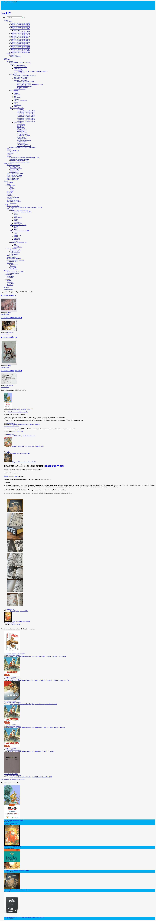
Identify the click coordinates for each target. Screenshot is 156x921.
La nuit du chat (17, 68)
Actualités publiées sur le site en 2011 (20, 43)
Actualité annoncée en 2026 (29, 435)
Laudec (15, 233)
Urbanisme (10, 263)
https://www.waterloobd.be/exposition (18, 412)
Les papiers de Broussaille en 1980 (26, 113)
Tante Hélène (17, 97)
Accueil (6, 20)
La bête (17, 611)
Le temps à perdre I (22, 132)
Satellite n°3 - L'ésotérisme (20, 78)
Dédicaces (9, 195)
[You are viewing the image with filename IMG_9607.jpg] (15, 552)
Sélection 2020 (14, 169)
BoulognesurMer (25, 453)
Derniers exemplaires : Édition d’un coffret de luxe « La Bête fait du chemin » (24, 917)
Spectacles (10, 282)
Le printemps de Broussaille (24, 146)
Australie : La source (22, 87)
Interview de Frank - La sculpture (15, 271)
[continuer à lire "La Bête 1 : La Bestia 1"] (12, 699)
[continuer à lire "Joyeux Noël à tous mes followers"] (8, 621)
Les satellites (13, 74)
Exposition (13, 424)
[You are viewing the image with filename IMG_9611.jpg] (15, 605)
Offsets (9, 312)
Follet (15, 229)
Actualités (9, 21)
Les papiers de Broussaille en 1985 (26, 119)
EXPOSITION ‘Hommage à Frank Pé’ (22, 409)
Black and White (54, 465)
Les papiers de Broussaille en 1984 (26, 118)
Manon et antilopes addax (11, 317)
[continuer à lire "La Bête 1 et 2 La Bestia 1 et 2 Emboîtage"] (12, 652)
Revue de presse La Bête (13, 165)
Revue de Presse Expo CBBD (15, 173)
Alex (15, 103)
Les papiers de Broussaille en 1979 (26, 112)
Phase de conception (15, 249)
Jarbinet (16, 226)
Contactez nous (11, 53)
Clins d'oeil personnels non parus (18, 242)
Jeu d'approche (21, 131)
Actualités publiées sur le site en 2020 (20, 33)
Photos (12, 453)
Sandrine (16, 102)
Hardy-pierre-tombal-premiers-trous (23, 211)
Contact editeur (14, 55)
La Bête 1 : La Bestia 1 (10, 701)
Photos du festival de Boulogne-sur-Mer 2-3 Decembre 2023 (27, 446)
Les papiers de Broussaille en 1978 (26, 111)
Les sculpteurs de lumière (20, 67)
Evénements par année (13, 200)
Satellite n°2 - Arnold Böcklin (21, 77)
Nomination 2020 (14, 170)
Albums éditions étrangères (14, 655)
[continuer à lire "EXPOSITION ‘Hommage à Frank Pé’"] (8, 409)
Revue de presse (8, 163)
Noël (19, 624)
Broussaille (10, 61)
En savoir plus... (5, 314)
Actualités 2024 (11, 623)
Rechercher (3, 17)
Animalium (10, 182)
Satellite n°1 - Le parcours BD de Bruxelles (25, 75)
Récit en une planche (19, 109)
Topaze (12, 190)
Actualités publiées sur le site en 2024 (20, 24)
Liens (8, 184)
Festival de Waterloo (29, 424)
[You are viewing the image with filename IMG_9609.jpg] (15, 578)
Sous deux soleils (18, 70)
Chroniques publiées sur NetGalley (19, 160)
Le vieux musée (21, 124)
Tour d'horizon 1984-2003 (14, 258)
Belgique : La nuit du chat (23, 83)
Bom (11, 187)
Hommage (37, 424)
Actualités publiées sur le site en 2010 (20, 45)
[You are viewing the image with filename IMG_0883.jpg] (15, 512)
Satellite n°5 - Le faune (19, 89)
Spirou (9, 154)
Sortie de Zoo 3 (14, 151)
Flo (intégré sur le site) (13, 197)
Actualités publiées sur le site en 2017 (20, 34)
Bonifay (12, 188)
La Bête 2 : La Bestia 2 (10, 677)
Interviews (10, 191)
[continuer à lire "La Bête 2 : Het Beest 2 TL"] (12, 772)
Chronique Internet (15, 172)
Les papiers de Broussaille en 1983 (26, 116)
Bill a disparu (20, 127)
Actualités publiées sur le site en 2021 (20, 29)
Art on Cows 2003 (12, 248)
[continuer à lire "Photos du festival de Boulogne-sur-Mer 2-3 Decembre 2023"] (8, 446)
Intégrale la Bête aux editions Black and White (24, 462)
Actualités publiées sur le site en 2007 (20, 49)
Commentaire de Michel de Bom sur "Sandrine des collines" (32, 71)
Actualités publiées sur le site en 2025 (20, 23)
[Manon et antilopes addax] (9, 331)
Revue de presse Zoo (12, 179)
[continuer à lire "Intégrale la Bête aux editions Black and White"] (8, 462)
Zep (15, 244)
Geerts (15, 232)
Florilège (9, 198)
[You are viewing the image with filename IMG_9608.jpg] (15, 565)
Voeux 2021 (17, 30)
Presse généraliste (14, 166)
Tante (15, 96)
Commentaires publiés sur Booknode (19, 162)
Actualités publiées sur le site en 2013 (20, 39)
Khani (33, 777)
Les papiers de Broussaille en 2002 (26, 121)
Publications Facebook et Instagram (19, 159)
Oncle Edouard (17, 105)
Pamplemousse (21, 125)
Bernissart (13, 266)
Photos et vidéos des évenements (15, 260)
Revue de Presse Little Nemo (14, 176)
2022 (33, 704)
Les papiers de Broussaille (17, 108)
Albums (12, 64)
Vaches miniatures (15, 252)
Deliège (16, 241)
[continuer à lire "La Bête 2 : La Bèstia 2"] (12, 723)
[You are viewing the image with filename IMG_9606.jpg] (15, 538)
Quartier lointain (11, 257)
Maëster (16, 228)
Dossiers (6, 204)
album (11, 656)
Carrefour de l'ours (21, 138)
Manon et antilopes (9, 337)
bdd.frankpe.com (18, 431)
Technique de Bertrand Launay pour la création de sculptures (26, 207)
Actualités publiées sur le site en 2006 (20, 51)
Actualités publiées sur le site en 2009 (20, 46)
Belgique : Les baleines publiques (25, 81)
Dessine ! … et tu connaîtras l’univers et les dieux (16, 870)
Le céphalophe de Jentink (23, 135)
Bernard (16, 91)
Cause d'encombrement (23, 144)
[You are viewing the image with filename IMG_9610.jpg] (15, 592)
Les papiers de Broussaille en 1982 (26, 115)
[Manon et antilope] (9, 311)
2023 (8, 452)
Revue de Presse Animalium (14, 175)
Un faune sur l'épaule (19, 72)
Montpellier (13, 267)
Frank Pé (16, 476)
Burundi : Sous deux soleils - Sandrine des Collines (30, 84)
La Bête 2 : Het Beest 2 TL (11, 774)
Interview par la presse (13, 178)
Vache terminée (14, 251)
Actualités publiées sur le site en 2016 (20, 40)
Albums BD (7, 59)
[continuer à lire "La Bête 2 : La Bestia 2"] (12, 676)
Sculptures (6, 270)
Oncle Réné (17, 94)
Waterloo (21, 424)
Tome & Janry (17, 238)
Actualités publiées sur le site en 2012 (20, 42)
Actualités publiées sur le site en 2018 (20, 36)
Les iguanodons (21, 143)
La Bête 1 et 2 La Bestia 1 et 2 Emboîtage (14, 653)
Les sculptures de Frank (13, 273)
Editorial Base (38, 727)
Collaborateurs (11, 185)
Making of (10, 255)
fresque (16, 453)
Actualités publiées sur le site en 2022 (20, 26)
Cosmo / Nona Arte (40, 656)
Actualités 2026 (11, 423)
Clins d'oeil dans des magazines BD (19, 230)
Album (15, 656)
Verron (15, 213)
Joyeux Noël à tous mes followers (21, 621)
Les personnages (14, 90)
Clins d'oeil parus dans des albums (19, 210)
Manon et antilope (8, 295)
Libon (15, 216)
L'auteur (6, 181)
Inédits (9, 194)
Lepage (15, 245)
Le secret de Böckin (22, 141)
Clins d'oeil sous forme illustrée (18, 225)
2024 (17, 624)
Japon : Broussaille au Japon (24, 86)
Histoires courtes (18, 122)
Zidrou (6, 476)
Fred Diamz (17, 239)
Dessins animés (8, 274)
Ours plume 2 (10, 277)
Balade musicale (21, 128)
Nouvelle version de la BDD (11, 426)
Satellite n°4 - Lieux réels (20, 80)
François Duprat (18, 247)
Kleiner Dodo (10, 276)
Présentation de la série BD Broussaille (20, 62)
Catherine (16, 99)
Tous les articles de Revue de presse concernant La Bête (24, 157)
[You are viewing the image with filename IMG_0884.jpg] (15, 525)
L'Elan (9, 149)
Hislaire (16, 219)
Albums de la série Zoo (13, 150)
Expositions (13, 203)
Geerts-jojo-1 (17, 222)
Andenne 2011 (14, 264)
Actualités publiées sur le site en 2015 (20, 37)
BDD (5, 58)
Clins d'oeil (10, 209)
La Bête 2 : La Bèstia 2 (53, 680)
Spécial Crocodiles (21, 130)
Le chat (15, 106)
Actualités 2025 (11, 609)
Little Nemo (10, 153)
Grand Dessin (13, 261)
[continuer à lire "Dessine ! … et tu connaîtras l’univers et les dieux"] (12, 869)
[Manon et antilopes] (9, 364)
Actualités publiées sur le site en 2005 (20, 52)
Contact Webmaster (15, 56)
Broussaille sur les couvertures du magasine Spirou (23, 147)
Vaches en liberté (14, 254)
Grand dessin (10, 283)
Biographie (10, 192)
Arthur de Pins (17, 235)
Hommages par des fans (13, 206)
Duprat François (18, 217)
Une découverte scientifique (24, 140)
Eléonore (16, 93)
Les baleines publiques (19, 65)
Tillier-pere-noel (18, 223)
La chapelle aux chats (22, 134)
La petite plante (21, 137)
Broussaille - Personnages (20, 100)
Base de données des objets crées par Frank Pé (12, 779)
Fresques (9, 280)
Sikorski (16, 214)
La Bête (9, 156)
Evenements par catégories (14, 201)
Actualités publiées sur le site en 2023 (20, 27)
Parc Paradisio (14, 269)
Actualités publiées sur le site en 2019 (20, 32)
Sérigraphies (10, 332)
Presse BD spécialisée (16, 168)
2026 (17, 424)
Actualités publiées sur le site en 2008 (20, 48)
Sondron (16, 236)
